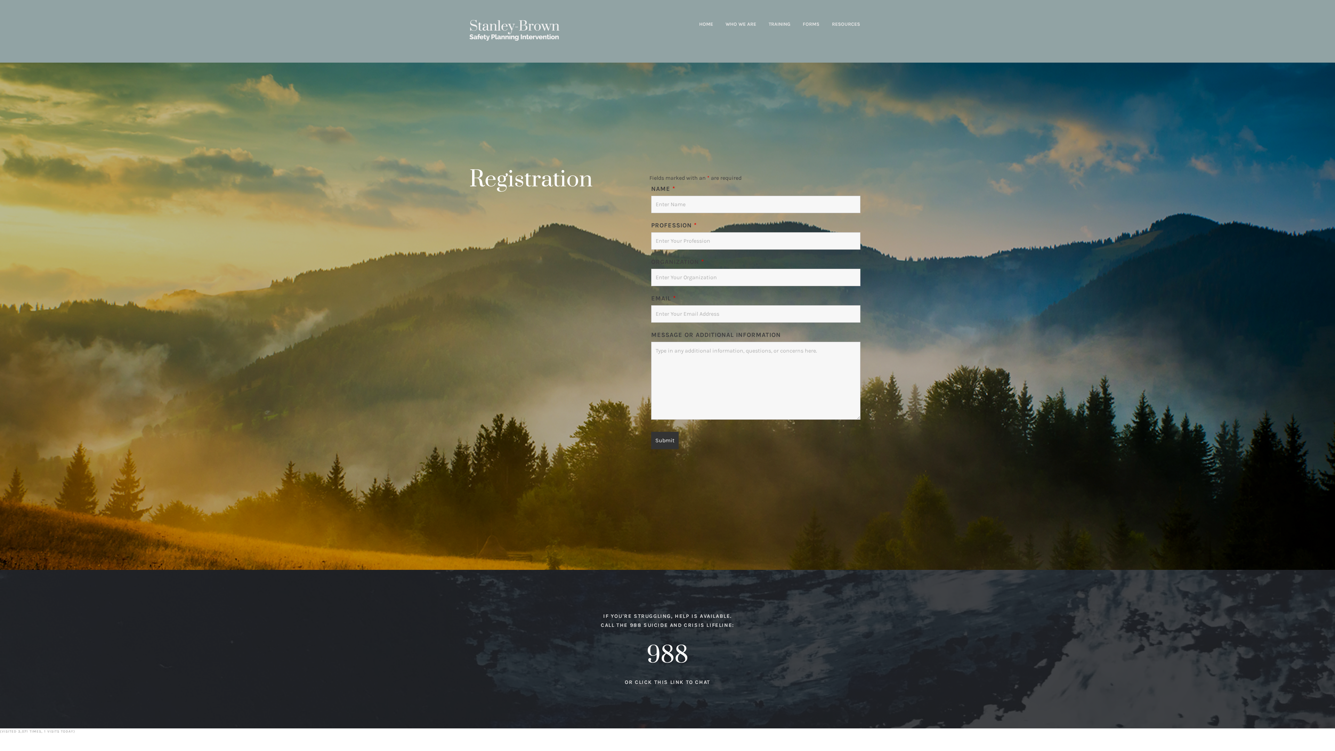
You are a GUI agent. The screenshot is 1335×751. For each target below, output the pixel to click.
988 (667, 655)
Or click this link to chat (667, 682)
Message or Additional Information (716, 334)
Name (663, 188)
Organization (677, 261)
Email (663, 298)
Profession (674, 225)
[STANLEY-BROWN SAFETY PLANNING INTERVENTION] (514, 30)
